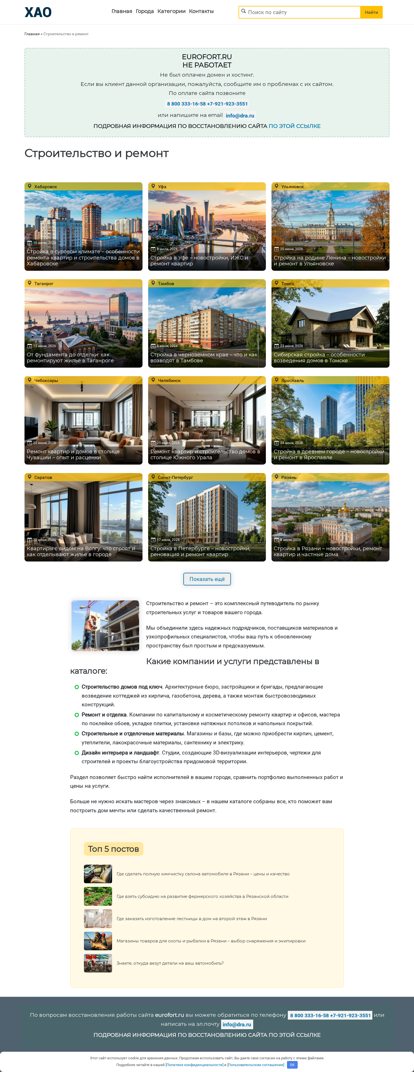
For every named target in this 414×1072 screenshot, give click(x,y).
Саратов (42, 477)
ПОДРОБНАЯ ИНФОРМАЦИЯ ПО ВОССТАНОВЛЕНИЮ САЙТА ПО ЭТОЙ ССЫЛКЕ (207, 1035)
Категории (171, 11)
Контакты (201, 11)
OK (292, 1065)
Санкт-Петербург (175, 477)
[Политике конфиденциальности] (194, 1065)
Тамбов (165, 283)
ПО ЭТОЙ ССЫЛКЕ (295, 126)
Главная (122, 11)
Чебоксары (45, 380)
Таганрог (43, 283)
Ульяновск (292, 186)
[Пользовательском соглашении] (255, 1065)
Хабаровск (45, 186)
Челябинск (169, 380)
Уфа (161, 186)
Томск (287, 283)
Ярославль (292, 380)
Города (145, 11)
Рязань (288, 477)
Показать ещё (207, 579)
